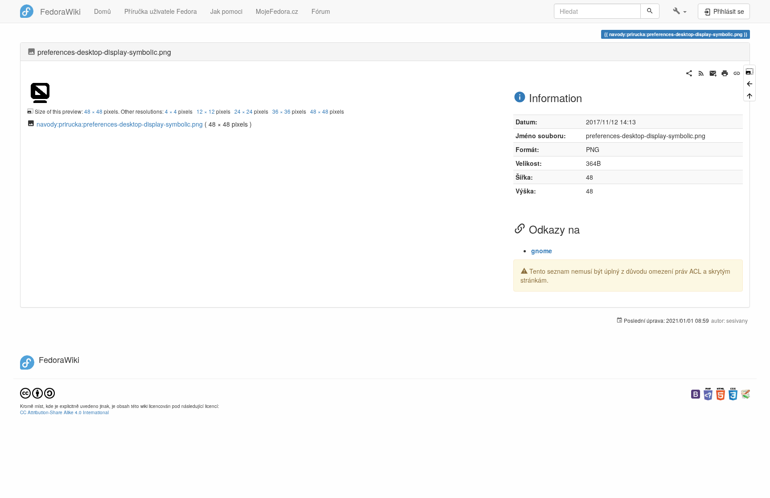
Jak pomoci (226, 11)
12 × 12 (206, 111)
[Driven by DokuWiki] (745, 393)
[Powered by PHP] (708, 393)
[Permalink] (737, 72)
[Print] (725, 72)
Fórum (320, 11)
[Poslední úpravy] (701, 72)
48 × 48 (93, 111)
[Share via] (689, 72)
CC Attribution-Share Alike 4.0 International (64, 412)
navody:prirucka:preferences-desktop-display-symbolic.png (120, 123)
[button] (679, 11)
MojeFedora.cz (277, 11)
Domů (102, 11)
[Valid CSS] (733, 393)
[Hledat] (649, 11)
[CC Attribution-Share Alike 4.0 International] (37, 392)
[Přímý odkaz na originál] (749, 70)
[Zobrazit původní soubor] (40, 90)
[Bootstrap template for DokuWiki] (695, 393)
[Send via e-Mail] (713, 72)
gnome (541, 250)
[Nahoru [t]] (749, 95)
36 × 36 (281, 111)
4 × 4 (171, 111)
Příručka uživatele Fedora (160, 11)
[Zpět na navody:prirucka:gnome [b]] (749, 82)
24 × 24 (243, 111)
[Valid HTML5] (720, 393)
